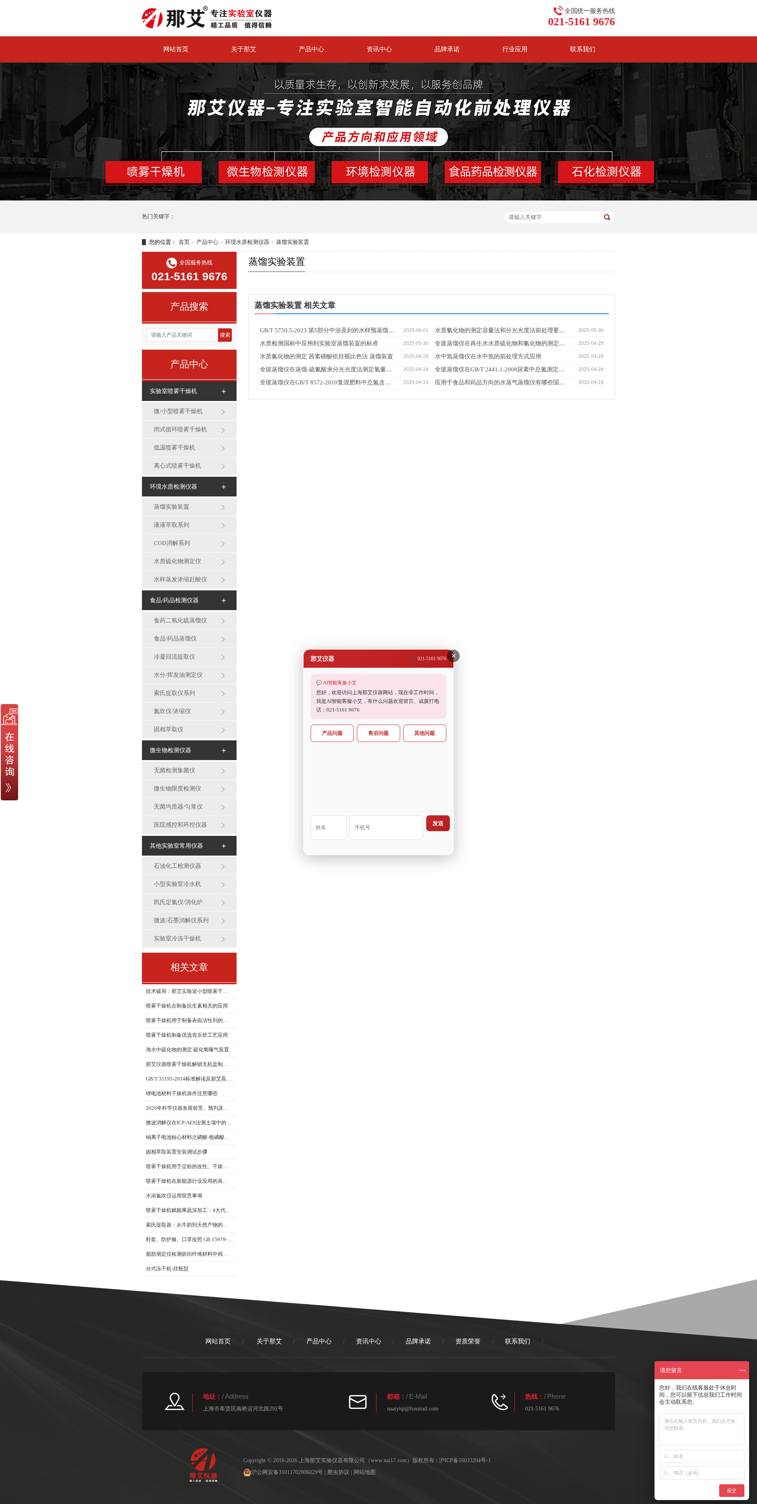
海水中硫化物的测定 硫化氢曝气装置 (187, 1050)
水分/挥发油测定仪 (178, 675)
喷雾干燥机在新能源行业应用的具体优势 (189, 1181)
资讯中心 (379, 49)
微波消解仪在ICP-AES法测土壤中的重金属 (189, 1123)
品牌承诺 (447, 49)
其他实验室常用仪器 (176, 846)
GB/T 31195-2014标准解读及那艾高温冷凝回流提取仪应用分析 (189, 1079)
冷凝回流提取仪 (174, 657)
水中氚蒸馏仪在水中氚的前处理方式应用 (488, 356)
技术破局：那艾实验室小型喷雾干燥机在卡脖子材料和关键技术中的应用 (189, 991)
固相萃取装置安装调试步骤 (176, 1152)
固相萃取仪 (168, 729)
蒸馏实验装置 (292, 242)
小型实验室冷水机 (177, 884)
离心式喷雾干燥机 (177, 466)
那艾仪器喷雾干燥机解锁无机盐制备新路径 (189, 1064)
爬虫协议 (338, 1472)
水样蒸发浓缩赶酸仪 (180, 579)
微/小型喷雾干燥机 (178, 411)
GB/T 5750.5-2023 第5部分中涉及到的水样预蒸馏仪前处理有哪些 (327, 330)
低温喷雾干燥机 (174, 447)
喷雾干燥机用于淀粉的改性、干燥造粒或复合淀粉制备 (189, 1166)
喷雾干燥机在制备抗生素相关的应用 (187, 1006)
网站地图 (365, 1472)
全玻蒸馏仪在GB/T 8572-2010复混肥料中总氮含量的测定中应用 (327, 382)
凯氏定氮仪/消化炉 (178, 902)
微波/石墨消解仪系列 (181, 920)
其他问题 (424, 733)
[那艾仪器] (207, 17)
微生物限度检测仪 (177, 788)
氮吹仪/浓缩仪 (172, 711)
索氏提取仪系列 (174, 693)
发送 (438, 823)
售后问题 (378, 733)
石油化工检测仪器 (177, 866)
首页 (184, 242)
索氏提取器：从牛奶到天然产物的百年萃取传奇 (189, 1225)
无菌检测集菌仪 (174, 770)
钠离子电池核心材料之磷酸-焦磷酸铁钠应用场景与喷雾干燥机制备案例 (189, 1137)
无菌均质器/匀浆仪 (178, 807)
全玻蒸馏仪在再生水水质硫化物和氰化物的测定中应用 (502, 343)
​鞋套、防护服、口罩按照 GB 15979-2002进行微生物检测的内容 (189, 1239)
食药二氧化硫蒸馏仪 (180, 620)
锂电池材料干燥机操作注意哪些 (182, 1093)
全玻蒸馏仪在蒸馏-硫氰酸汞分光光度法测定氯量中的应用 (327, 369)
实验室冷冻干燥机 (177, 938)
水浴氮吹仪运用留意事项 (174, 1196)
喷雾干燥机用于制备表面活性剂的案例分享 (189, 1020)
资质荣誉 (468, 1341)
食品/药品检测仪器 (174, 600)
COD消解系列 (172, 543)
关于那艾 (243, 49)
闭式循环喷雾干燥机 (180, 429)
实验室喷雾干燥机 (173, 391)
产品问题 (332, 733)
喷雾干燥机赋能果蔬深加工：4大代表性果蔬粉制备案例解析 (189, 1210)
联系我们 (582, 49)
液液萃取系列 (171, 525)
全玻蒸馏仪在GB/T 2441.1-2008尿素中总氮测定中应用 (502, 369)
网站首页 (175, 49)
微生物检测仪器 (170, 750)
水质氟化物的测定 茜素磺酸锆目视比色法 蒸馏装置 (326, 356)
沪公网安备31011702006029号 (287, 1472)
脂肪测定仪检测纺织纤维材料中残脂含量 (189, 1254)
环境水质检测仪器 (247, 242)
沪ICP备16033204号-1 (465, 1460)
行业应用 (515, 49)
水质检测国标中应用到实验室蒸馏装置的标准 (319, 343)
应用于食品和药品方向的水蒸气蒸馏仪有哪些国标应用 (502, 382)
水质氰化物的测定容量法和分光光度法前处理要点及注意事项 (502, 330)
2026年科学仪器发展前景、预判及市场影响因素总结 (189, 1108)
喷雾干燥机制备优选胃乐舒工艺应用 (187, 1035)
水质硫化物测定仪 (177, 561)
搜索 (225, 335)
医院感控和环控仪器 (180, 825)
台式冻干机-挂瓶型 (167, 1269)
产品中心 (311, 49)
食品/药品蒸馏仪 (175, 638)
